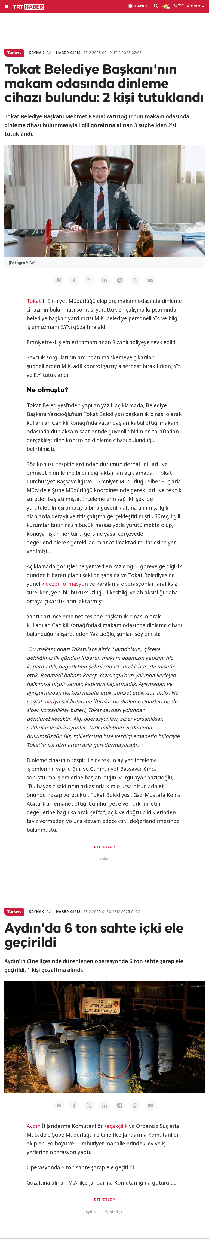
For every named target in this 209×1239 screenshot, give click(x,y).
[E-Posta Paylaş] (150, 280)
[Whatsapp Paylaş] (135, 280)
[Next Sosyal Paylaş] (58, 280)
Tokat (34, 300)
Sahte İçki (114, 1211)
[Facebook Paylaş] (74, 280)
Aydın (34, 1126)
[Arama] (156, 6)
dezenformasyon (67, 583)
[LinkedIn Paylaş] (104, 280)
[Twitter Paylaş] (89, 280)
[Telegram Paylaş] (119, 280)
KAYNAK (36, 53)
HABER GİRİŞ (68, 53)
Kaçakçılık (115, 1126)
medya (51, 701)
